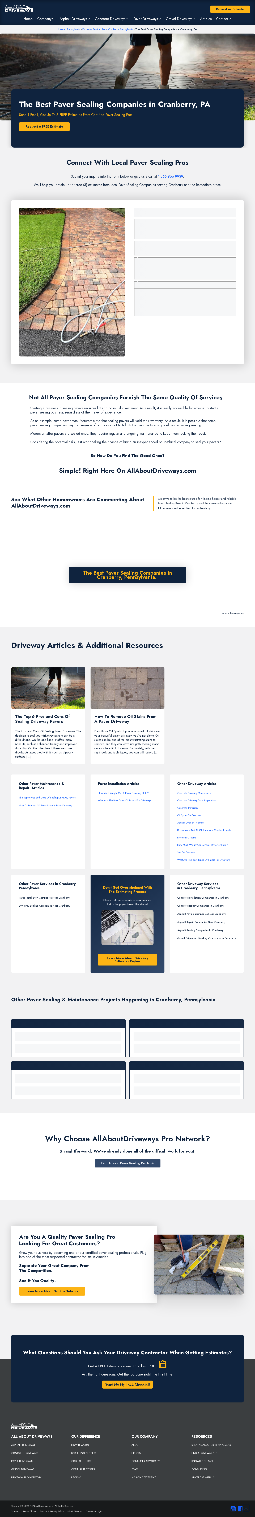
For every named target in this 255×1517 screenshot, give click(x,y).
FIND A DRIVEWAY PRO (205, 1453)
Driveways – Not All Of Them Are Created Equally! (204, 830)
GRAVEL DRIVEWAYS (23, 1469)
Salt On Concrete (186, 852)
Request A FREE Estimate (44, 126)
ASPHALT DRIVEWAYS (23, 1445)
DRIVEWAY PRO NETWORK (26, 1477)
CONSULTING (199, 1469)
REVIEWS (76, 1477)
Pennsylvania (73, 29)
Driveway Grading (186, 837)
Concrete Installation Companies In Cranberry (203, 897)
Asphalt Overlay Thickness (191, 822)
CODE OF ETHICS (81, 1461)
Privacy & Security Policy (52, 1511)
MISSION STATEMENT (143, 1477)
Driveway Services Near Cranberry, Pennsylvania (107, 29)
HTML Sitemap (74, 1511)
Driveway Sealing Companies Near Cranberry (44, 905)
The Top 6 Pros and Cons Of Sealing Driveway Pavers (47, 797)
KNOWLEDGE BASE (203, 1461)
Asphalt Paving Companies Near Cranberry (201, 914)
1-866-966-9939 (170, 176)
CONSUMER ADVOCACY (145, 1461)
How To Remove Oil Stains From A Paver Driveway (45, 805)
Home (61, 29)
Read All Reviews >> (233, 613)
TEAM (134, 1469)
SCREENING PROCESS (83, 1453)
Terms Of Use (29, 1511)
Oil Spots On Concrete (189, 815)
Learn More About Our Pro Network (52, 1291)
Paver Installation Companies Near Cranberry (44, 897)
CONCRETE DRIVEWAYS (24, 1453)
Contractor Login (94, 1511)
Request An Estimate (230, 9)
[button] (46, 19)
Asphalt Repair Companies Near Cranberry (201, 922)
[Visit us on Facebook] (240, 1509)
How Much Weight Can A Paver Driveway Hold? (123, 793)
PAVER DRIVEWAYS (22, 1461)
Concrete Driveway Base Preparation (196, 800)
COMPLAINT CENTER (83, 1469)
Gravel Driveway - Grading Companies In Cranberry (206, 938)
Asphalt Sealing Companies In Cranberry (200, 930)
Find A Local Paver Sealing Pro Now (127, 1163)
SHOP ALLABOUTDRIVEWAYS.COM (211, 1445)
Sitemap (15, 1511)
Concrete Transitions (187, 808)
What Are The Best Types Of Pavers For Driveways (124, 800)
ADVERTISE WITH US (203, 1477)
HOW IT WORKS (80, 1445)
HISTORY (136, 1453)
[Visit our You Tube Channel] (232, 1509)
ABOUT (135, 1445)
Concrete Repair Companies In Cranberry (200, 905)
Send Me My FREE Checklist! (127, 1384)
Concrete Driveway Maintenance (194, 793)
